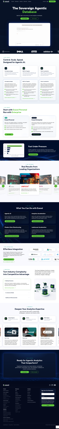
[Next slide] (55, 186)
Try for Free (52, 1)
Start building (24, 18)
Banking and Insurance (7, 412)
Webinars (16, 393)
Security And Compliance (31, 402)
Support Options (6, 406)
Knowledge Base (18, 408)
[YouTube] (55, 385)
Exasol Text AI (5, 420)
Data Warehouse (6, 395)
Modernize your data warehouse (12, 236)
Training (16, 409)
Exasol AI (4, 397)
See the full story (11, 193)
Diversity (28, 397)
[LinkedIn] (52, 385)
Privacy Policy (11, 424)
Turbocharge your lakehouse (38, 236)
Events (16, 392)
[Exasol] (6, 1)
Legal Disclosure (5, 424)
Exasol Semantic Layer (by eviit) (8, 421)
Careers (28, 393)
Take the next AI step (10, 221)
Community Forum (18, 404)
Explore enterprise (36, 134)
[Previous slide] (3, 186)
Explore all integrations (9, 259)
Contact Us (29, 398)
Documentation (17, 405)
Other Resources (18, 397)
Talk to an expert (34, 372)
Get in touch (34, 18)
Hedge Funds (5, 415)
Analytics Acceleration (6, 396)
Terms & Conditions (16, 424)
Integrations (5, 403)
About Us (28, 390)
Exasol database (5, 392)
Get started (9, 134)
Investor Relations (30, 400)
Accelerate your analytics (37, 221)
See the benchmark (33, 154)
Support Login (17, 411)
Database (16, 401)
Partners (28, 392)
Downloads (5, 407)
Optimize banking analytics (9, 287)
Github (16, 410)
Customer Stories (18, 395)
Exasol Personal (5, 390)
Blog (16, 390)
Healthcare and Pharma (7, 414)
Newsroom (29, 395)
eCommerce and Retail (7, 413)
